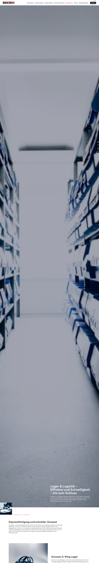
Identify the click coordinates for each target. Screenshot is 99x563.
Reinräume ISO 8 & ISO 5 (59, 2)
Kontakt (93, 2)
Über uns (76, 2)
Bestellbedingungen (83, 2)
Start (10, 514)
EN (95, 0)
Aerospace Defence (48, 2)
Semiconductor (30, 2)
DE (94, 0)
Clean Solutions (69, 2)
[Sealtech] (8, 2)
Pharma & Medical (39, 2)
